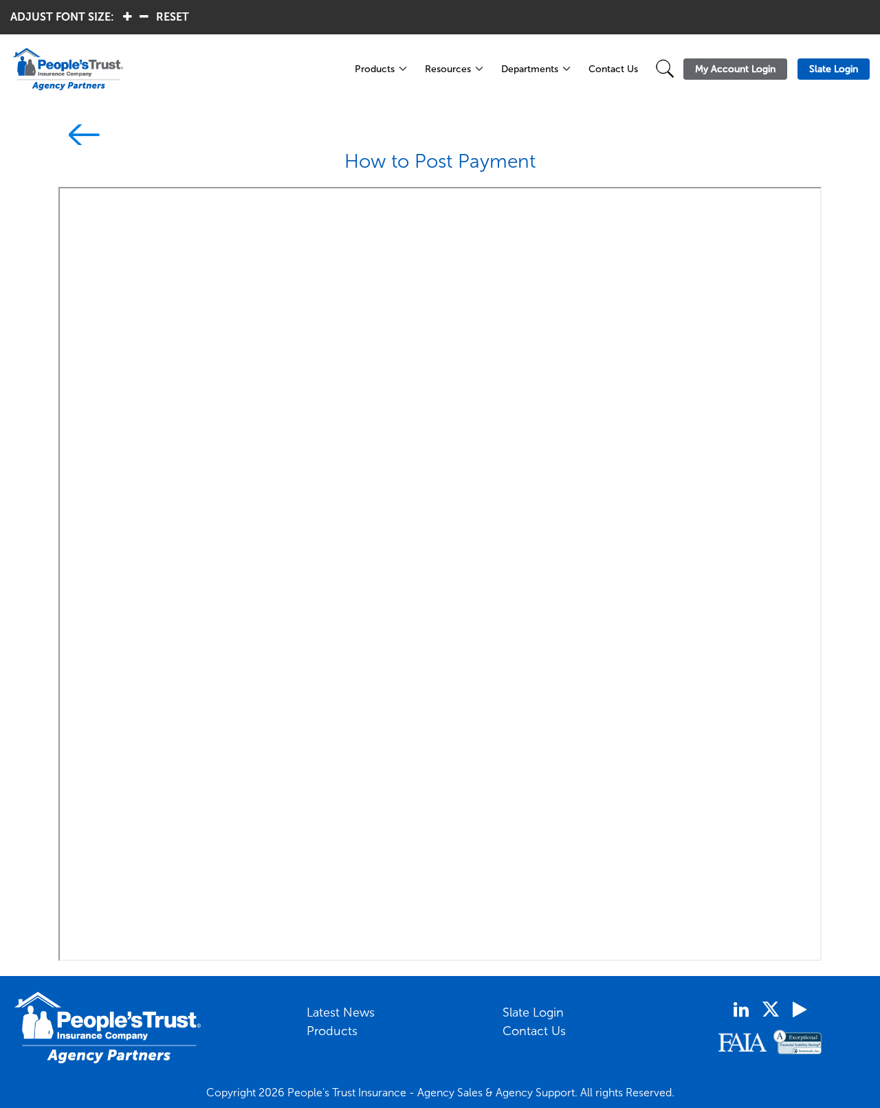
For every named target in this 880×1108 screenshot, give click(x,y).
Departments (529, 69)
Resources (448, 69)
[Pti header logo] (175, 69)
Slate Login (533, 1012)
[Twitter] (770, 1009)
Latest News (341, 1012)
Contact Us (613, 69)
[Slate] (79, 137)
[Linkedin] (741, 1010)
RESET (172, 16)
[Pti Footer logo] (108, 1027)
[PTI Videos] (799, 1010)
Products (375, 69)
